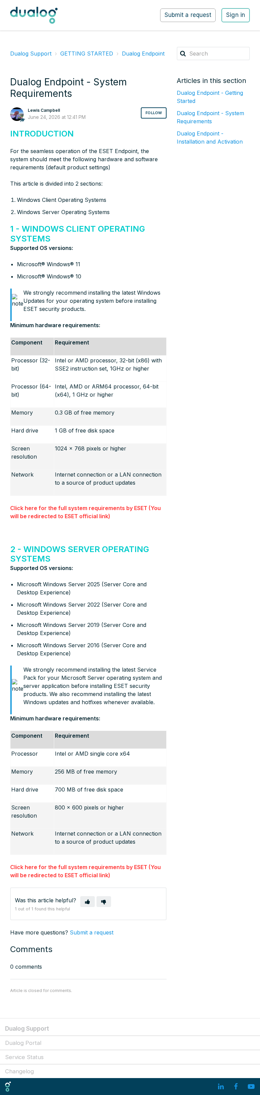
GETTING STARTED (86, 53)
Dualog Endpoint (143, 53)
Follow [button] (154, 112)
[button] (87, 901)
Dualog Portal (23, 1042)
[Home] (34, 15)
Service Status (24, 1057)
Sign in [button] (235, 15)
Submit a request (188, 15)
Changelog (19, 1071)
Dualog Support (30, 53)
